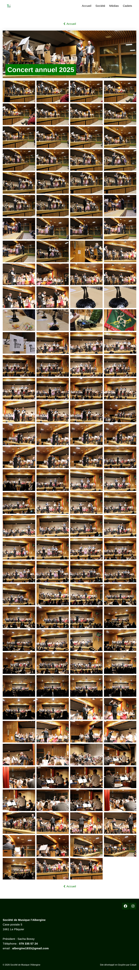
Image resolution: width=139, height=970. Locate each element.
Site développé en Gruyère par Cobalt (118, 965)
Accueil (86, 5)
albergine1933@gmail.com (30, 948)
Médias (114, 5)
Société (100, 5)
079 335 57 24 (28, 943)
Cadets (127, 5)
